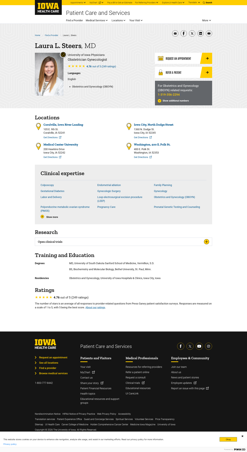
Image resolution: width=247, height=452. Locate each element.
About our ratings (95, 307)
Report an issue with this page (188, 388)
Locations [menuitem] (117, 20)
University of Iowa (166, 424)
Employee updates (181, 382)
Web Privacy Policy (106, 414)
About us (176, 372)
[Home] (48, 7)
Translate (192, 2)
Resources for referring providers (144, 366)
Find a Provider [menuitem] (74, 20)
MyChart (85, 372)
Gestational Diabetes (52, 191)
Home (37, 35)
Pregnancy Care (106, 206)
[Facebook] (180, 346)
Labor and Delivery (51, 197)
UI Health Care (52, 424)
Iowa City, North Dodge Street (153, 124)
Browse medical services (53, 373)
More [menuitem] (205, 20)
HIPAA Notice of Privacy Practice (78, 414)
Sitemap (39, 424)
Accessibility (124, 414)
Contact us (86, 377)
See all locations (48, 362)
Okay (228, 439)
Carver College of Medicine (75, 424)
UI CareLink (132, 393)
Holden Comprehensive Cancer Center (109, 424)
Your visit (85, 366)
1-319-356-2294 (169, 94)
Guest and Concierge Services (99, 419)
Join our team (179, 366)
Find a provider (47, 368)
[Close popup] (242, 436)
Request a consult (136, 377)
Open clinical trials (50, 241)
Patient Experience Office (69, 419)
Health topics (87, 393)
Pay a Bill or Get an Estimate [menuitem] (119, 2)
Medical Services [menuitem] (95, 20)
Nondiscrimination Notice (47, 414)
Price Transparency (165, 419)
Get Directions (50, 137)
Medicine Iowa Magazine (142, 424)
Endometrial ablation (109, 185)
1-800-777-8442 (44, 382)
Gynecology (160, 191)
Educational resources (138, 388)
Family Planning (163, 185)
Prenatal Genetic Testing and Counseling (177, 206)
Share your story (89, 383)
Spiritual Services (124, 419)
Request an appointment (53, 357)
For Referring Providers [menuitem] (145, 2)
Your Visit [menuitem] (134, 20)
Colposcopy (47, 185)
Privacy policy (10, 444)
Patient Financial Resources (95, 388)
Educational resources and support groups (99, 400)
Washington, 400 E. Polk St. (152, 144)
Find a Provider (51, 35)
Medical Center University (60, 144)
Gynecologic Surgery (109, 191)
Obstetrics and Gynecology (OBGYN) (174, 197)
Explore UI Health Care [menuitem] (172, 2)
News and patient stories (185, 377)
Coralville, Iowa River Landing (63, 124)
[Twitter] (190, 346)
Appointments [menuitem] (76, 2)
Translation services (45, 419)
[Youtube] (199, 346)
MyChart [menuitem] (93, 2)
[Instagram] (208, 346)
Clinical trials (133, 382)
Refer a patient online (137, 372)
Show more (52, 217)
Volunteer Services (144, 419)
